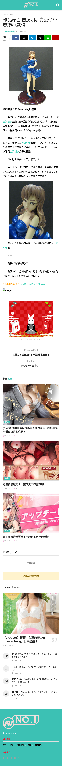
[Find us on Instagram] (11, 758)
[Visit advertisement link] (31, 319)
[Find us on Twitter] (19, 758)
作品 (7, 422)
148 (16, 436)
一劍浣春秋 (10, 31)
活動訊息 (20, 745)
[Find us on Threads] (7, 758)
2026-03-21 (8, 488)
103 (16, 488)
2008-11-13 (24, 31)
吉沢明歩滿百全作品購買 (32, 283)
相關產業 (38, 745)
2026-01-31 (8, 541)
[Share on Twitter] (24, 37)
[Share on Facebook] (15, 37)
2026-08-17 (8, 436)
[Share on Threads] (40, 37)
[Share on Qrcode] (55, 37)
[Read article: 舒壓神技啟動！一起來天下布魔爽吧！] (31, 461)
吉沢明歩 (7, 121)
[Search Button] (57, 5)
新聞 (4, 745)
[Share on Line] (47, 37)
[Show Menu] (4, 5)
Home (5, 15)
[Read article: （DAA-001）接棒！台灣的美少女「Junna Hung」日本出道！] (31, 613)
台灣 (29, 745)
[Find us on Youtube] (15, 758)
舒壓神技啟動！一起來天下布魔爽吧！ (24, 484)
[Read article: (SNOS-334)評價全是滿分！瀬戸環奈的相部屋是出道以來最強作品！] (31, 404)
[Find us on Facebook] (3, 758)
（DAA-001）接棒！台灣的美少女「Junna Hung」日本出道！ (24, 639)
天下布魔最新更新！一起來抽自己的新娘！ (27, 536)
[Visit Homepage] (31, 5)
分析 (11, 15)
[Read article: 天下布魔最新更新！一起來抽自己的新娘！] (31, 513)
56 (16, 541)
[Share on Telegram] (32, 37)
